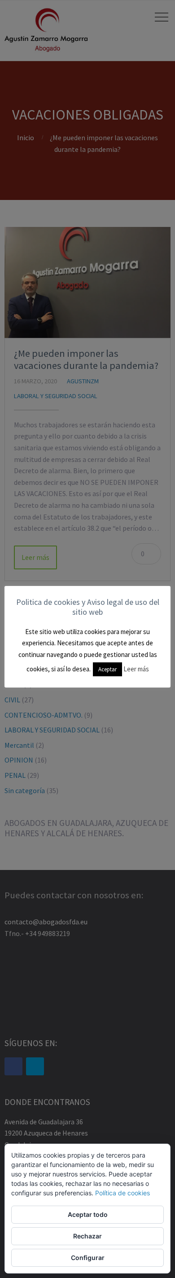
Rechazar (87, 1236)
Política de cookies (122, 1193)
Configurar (88, 1257)
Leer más (136, 669)
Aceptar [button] (107, 669)
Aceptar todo (88, 1214)
